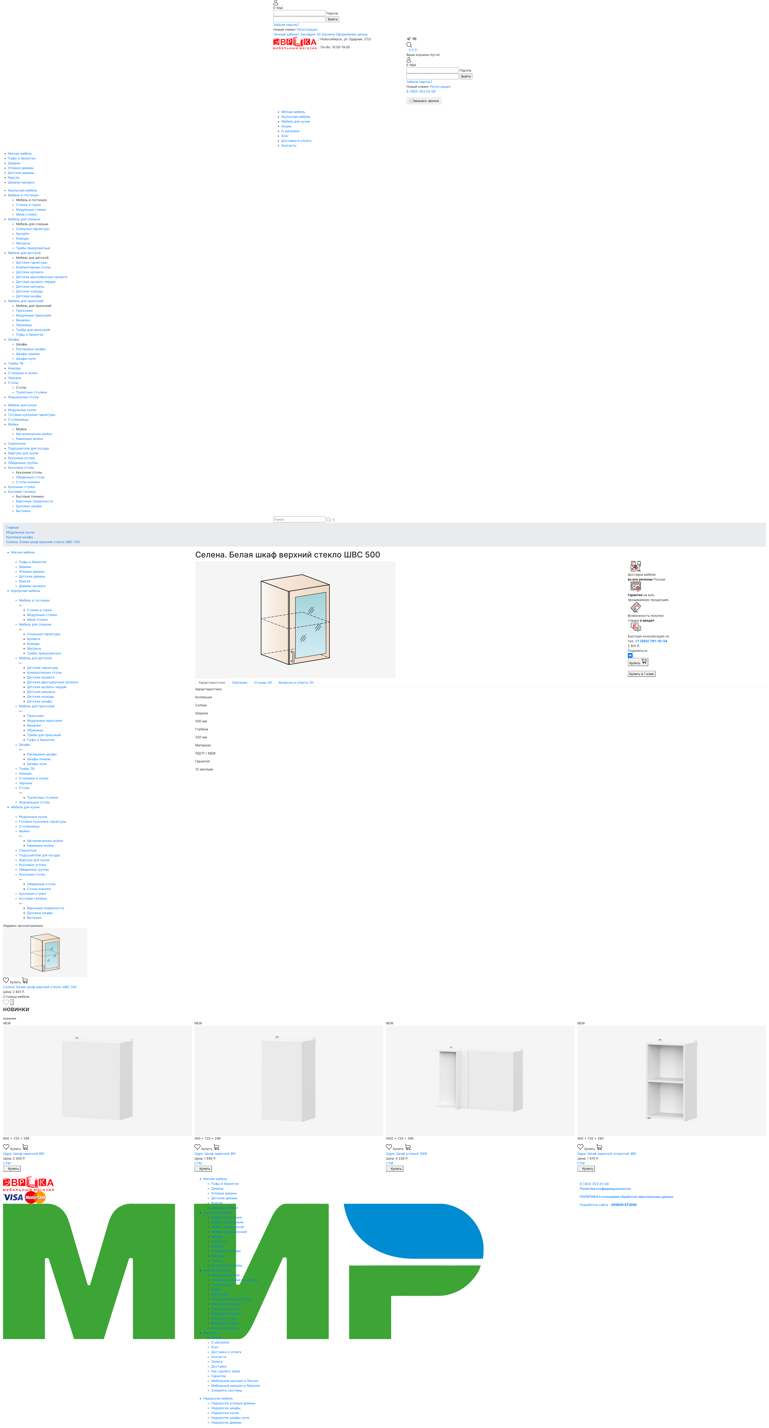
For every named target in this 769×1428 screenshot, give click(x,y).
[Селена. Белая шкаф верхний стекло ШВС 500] (408, 619)
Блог (285, 136)
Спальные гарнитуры (32, 229)
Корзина (328, 34)
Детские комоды (29, 291)
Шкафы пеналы (28, 354)
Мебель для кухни (295, 121)
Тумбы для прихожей (33, 330)
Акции (286, 126)
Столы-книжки (28, 482)
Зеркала (14, 378)
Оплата (216, 1361)
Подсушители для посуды (28, 448)
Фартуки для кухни (23, 453)
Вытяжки (23, 511)
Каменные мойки (29, 439)
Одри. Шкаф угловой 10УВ (214, 1154)
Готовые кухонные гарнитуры (31, 415)
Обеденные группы (23, 463)
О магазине (290, 131)
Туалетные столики (31, 392)
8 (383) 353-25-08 (421, 91)
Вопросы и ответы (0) (296, 682)
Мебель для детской (24, 253)
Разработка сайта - (608, 1205)
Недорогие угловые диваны (233, 1403)
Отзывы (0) (263, 682)
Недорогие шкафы (226, 1408)
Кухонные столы (21, 468)
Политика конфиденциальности (605, 1189)
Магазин (209, 1333)
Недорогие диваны (226, 1422)
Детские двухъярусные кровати (41, 277)
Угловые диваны (21, 168)
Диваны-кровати (21, 182)
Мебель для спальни (24, 219)
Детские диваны (21, 173)
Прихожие (24, 310)
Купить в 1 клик (641, 674)
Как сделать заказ (225, 1371)
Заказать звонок (426, 101)
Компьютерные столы (33, 267)
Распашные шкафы (31, 349)
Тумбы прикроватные (33, 248)
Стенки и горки (28, 205)
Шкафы (13, 339)
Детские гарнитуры (31, 262)
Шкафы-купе (26, 359)
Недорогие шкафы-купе (230, 1418)
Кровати (22, 234)
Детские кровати (29, 272)
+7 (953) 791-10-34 (651, 641)
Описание (239, 682)
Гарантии (218, 1376)
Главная (12, 527)
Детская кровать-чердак (36, 282)
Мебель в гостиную (23, 195)
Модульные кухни (22, 410)
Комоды (22, 238)
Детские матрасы (30, 286)
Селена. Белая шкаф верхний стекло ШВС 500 (43, 542)
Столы (13, 383)
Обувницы (24, 325)
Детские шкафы (28, 296)
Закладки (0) (310, 34)
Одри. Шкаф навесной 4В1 (23, 1154)
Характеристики (212, 682)
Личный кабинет (286, 34)
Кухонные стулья (21, 487)
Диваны (14, 163)
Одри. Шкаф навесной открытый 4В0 (415, 1154)
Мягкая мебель (293, 112)
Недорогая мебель (218, 1398)
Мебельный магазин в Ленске (234, 1381)
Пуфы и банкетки (21, 158)
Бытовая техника (22, 492)
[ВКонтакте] (630, 655)
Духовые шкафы (29, 506)
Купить (635, 663)
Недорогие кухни (225, 1413)
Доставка (218, 1366)
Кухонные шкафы (19, 537)
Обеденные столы (30, 477)
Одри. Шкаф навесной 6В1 (598, 1154)
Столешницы (18, 419)
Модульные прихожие (33, 315)
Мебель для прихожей (25, 301)
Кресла (13, 177)
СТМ (6, 1163)
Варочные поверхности (34, 501)
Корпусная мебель (295, 117)
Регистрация (307, 29)
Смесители (17, 443)
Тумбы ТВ (15, 363)
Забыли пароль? (286, 25)
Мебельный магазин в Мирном (235, 1386)
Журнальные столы (23, 397)
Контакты (288, 145)
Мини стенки (26, 214)
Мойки (13, 424)
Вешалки (23, 320)
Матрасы (23, 243)
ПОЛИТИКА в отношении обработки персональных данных (626, 1197)
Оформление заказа (351, 34)
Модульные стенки (31, 210)
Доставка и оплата (296, 141)
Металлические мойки (34, 434)
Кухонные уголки (21, 458)
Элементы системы (226, 1390)
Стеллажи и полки (22, 373)
